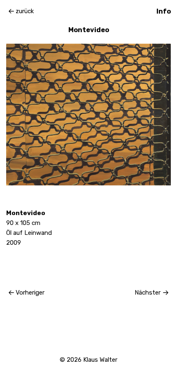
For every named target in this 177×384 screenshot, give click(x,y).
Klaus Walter (100, 359)
